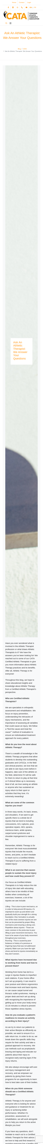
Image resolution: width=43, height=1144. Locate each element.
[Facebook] (8, 7)
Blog (19, 49)
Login (29, 2)
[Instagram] (17, 7)
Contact (21, 2)
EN (31, 7)
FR (35, 7)
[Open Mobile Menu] (10, 23)
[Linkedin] (13, 7)
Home (14, 2)
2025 (25, 49)
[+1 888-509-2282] (22, 7)
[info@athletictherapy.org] (26, 7)
